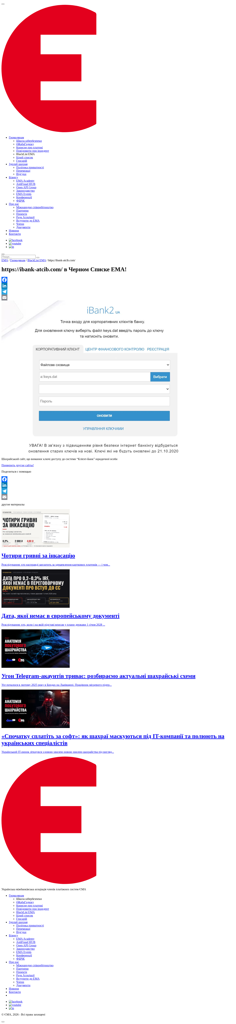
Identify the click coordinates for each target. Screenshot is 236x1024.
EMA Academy (25, 180)
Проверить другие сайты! (17, 465)
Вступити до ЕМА (28, 220)
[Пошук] (2, 254)
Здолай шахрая (18, 164)
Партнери (22, 210)
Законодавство (25, 190)
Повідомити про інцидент (32, 150)
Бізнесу (13, 177)
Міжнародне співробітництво (34, 207)
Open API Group (26, 187)
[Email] (118, 297)
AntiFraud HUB (25, 184)
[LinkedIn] (118, 286)
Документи (23, 227)
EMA (4, 260)
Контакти (15, 233)
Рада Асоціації (25, 217)
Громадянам (16, 137)
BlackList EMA (36, 260)
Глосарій (21, 160)
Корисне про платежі (29, 147)
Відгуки (21, 174)
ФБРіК (20, 200)
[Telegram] (118, 292)
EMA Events (23, 194)
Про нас (14, 204)
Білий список (24, 157)
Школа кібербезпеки (29, 140)
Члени (20, 223)
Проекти (21, 214)
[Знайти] (37, 257)
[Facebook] (118, 280)
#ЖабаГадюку (25, 144)
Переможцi (23, 170)
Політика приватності (30, 167)
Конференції (24, 197)
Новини (14, 230)
